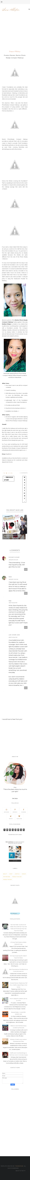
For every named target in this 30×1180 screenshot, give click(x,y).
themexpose (19, 1166)
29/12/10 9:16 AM (13, 559)
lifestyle (17, 874)
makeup (24, 874)
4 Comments (24, 472)
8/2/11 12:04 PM (13, 637)
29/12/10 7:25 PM (13, 579)
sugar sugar (14, 557)
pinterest (15, 812)
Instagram (6, 812)
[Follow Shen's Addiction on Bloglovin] (15, 914)
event (10, 874)
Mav (10, 577)
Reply (26, 569)
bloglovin (19, 818)
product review (7, 879)
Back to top (20, 1170)
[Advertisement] (15, 34)
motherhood (6, 876)
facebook (23, 812)
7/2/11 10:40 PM (13, 602)
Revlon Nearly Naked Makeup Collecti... (12, 536)
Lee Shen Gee (14, 635)
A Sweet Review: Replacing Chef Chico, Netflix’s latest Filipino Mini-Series (18, 985)
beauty (5, 874)
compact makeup (14, 51)
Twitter (10, 818)
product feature (17, 876)
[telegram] (6, 473)
